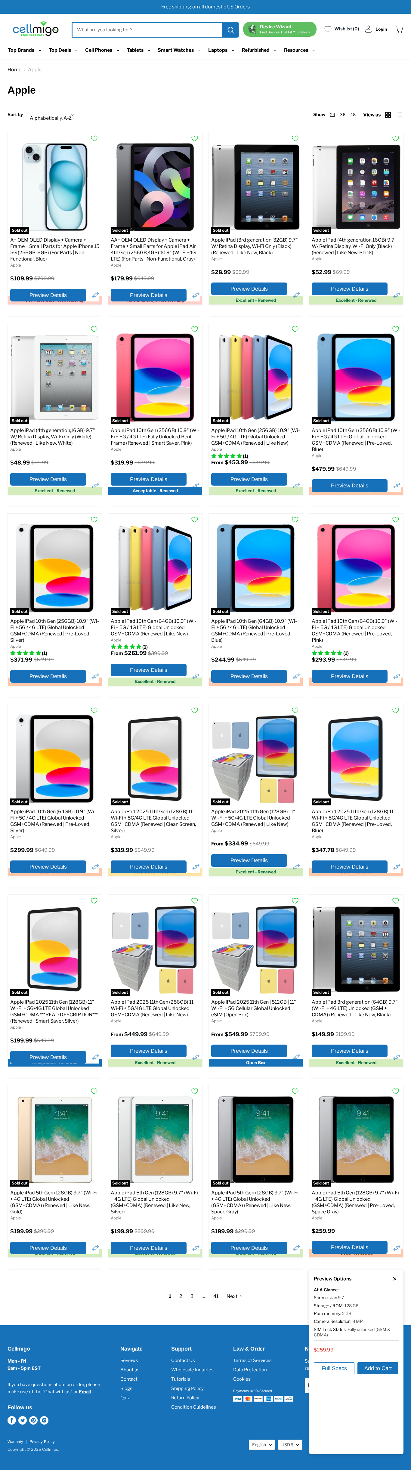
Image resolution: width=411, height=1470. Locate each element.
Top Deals (60, 50)
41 (215, 1296)
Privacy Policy (42, 1441)
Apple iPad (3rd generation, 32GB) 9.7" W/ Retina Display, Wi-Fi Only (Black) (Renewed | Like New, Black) (254, 246)
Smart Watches (176, 50)
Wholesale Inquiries (192, 1370)
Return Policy (185, 1398)
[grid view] (388, 115)
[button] (95, 295)
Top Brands (21, 50)
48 (353, 114)
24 (332, 114)
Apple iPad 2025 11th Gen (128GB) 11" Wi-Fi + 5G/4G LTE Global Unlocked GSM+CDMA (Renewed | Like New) (253, 818)
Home (14, 70)
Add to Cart (378, 1368)
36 (342, 114)
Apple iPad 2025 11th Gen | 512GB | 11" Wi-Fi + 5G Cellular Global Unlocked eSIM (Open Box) (253, 1008)
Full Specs (334, 1368)
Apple (15, 265)
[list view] (400, 115)
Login (381, 29)
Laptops (218, 50)
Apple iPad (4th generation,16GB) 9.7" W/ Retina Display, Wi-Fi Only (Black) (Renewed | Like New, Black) (354, 246)
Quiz (125, 1398)
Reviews (129, 1360)
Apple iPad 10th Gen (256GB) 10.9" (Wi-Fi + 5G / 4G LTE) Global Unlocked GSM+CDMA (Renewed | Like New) (255, 437)
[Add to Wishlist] (94, 138)
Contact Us (183, 1360)
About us (130, 1370)
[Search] (230, 30)
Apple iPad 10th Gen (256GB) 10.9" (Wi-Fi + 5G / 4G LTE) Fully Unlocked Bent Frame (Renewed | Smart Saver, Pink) (155, 437)
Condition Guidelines (193, 1407)
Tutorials (180, 1379)
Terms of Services (252, 1360)
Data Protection (250, 1370)
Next (232, 1296)
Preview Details (48, 295)
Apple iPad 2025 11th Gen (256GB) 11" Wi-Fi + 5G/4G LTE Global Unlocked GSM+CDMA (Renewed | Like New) (153, 1008)
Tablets (135, 50)
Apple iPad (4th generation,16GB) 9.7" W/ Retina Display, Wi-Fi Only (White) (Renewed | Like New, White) (52, 437)
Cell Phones (99, 50)
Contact (129, 1379)
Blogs (126, 1388)
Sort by (15, 114)
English (259, 1444)
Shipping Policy (187, 1388)
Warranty (15, 1441)
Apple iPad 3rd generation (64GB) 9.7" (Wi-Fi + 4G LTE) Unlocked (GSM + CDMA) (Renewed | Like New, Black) (355, 1008)
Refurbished (256, 50)
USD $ (287, 1444)
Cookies (242, 1379)
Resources (296, 50)
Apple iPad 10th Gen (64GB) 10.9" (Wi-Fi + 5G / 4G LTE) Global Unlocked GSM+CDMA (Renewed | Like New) (153, 627)
